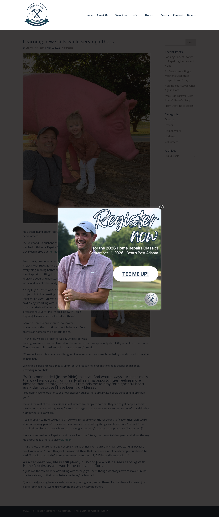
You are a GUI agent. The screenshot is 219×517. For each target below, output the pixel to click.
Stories (148, 15)
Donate (191, 15)
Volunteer (121, 15)
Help (134, 15)
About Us (102, 15)
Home (89, 15)
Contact (178, 15)
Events (165, 15)
